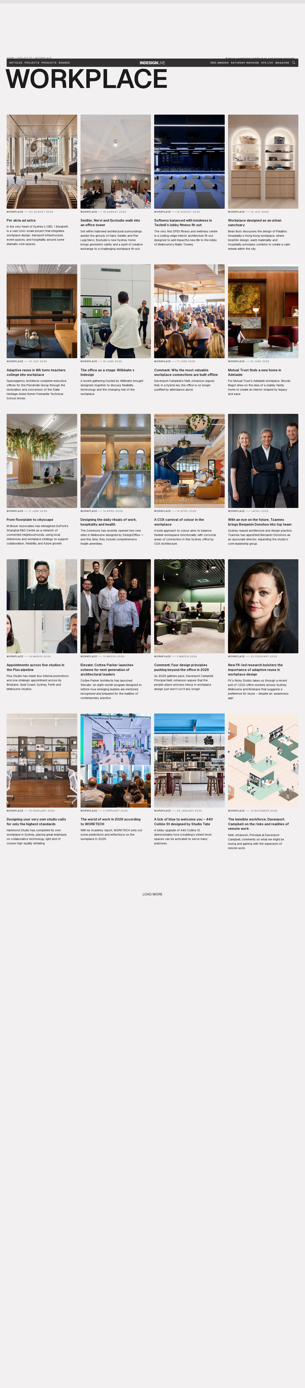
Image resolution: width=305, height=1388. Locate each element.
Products (49, 62)
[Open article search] (293, 62)
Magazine (282, 62)
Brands (64, 62)
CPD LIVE (267, 62)
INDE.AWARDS (219, 62)
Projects (32, 62)
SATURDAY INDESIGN (245, 62)
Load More (152, 894)
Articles (16, 62)
